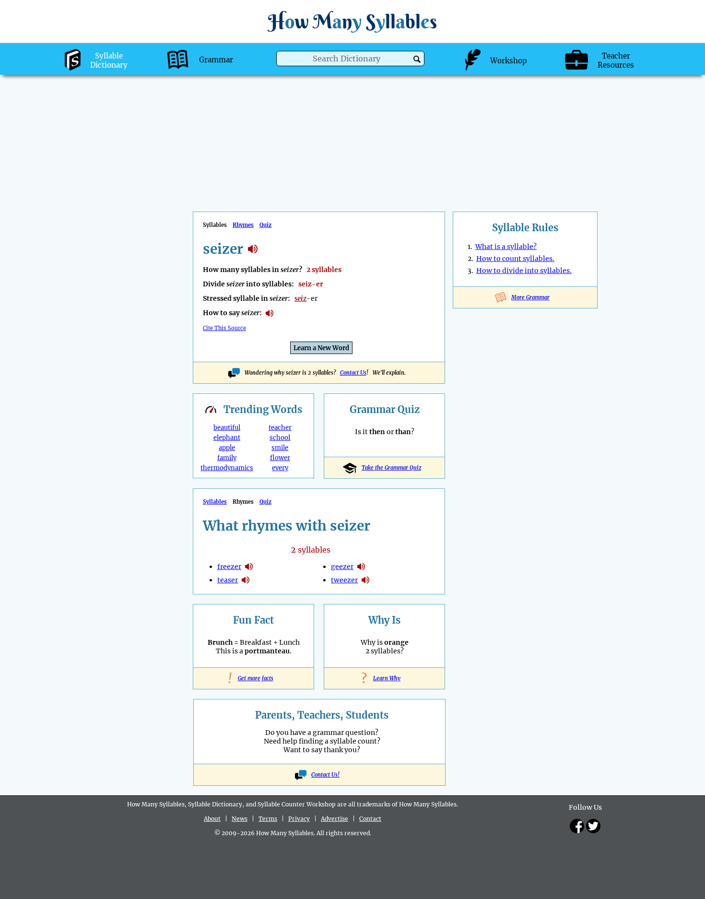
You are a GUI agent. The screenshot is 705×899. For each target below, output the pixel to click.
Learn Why (384, 678)
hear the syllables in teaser (245, 580)
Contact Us (353, 372)
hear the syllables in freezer (249, 566)
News (239, 818)
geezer (342, 566)
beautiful (226, 428)
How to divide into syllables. (524, 270)
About (212, 818)
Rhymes (243, 225)
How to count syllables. (515, 258)
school (280, 438)
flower (280, 458)
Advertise (334, 818)
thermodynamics (226, 468)
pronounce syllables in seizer (269, 313)
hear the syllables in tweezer (365, 580)
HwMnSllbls (352, 21)
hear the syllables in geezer (361, 566)
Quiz (265, 225)
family (226, 458)
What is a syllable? (506, 246)
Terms (267, 818)
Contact (370, 818)
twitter (593, 826)
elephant (226, 438)
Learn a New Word (321, 348)
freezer (229, 566)
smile (279, 448)
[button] (417, 59)
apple (227, 448)
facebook (577, 826)
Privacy (299, 818)
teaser (227, 580)
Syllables (215, 501)
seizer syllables (253, 249)
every (280, 468)
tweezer (344, 580)
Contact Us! (325, 774)
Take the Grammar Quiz (391, 467)
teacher (280, 428)
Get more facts (253, 678)
